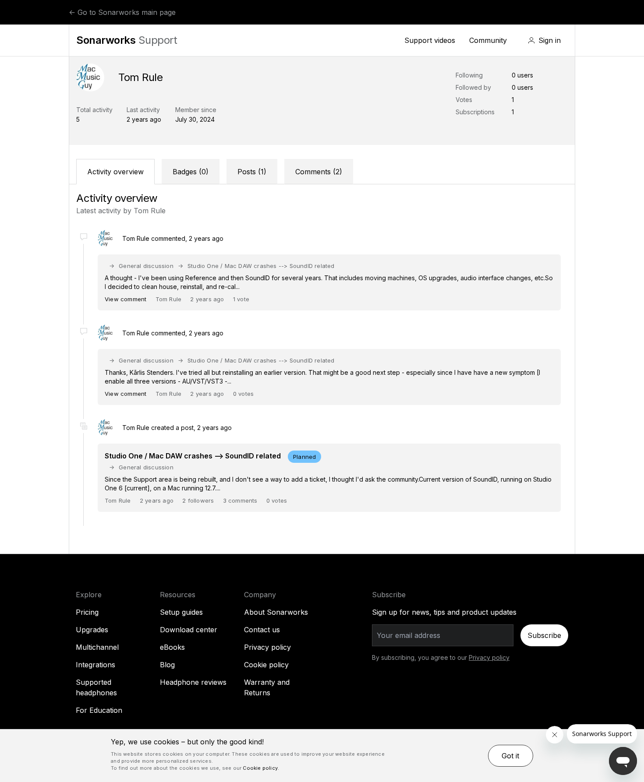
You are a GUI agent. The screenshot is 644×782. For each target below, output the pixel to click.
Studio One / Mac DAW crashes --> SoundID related (261, 265)
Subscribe (544, 635)
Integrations (95, 664)
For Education (99, 710)
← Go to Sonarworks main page (122, 12)
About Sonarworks (276, 612)
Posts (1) (251, 171)
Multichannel (97, 647)
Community (488, 40)
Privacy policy (267, 647)
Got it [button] (510, 755)
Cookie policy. (261, 768)
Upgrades (92, 629)
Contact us (262, 629)
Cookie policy (266, 664)
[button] (544, 40)
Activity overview (115, 171)
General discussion (146, 265)
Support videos (429, 40)
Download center (188, 629)
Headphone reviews (193, 682)
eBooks (172, 647)
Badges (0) (191, 171)
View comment (125, 299)
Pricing (87, 612)
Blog (167, 664)
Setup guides (181, 612)
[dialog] (322, 755)
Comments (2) (318, 171)
